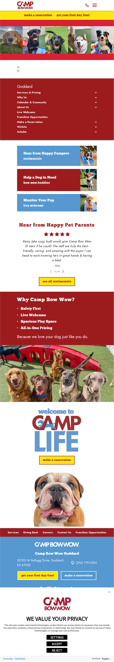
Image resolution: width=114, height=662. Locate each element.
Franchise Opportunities (91, 532)
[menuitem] (55, 92)
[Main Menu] (94, 5)
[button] (109, 592)
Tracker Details (20, 658)
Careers (48, 532)
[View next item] (63, 271)
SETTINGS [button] (57, 637)
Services (13, 532)
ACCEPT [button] (57, 644)
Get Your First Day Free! (73, 15)
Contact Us (64, 532)
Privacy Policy (8, 658)
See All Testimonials (57, 281)
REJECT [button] (57, 650)
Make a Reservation (38, 15)
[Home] (25, 5)
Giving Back (30, 532)
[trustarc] (106, 658)
